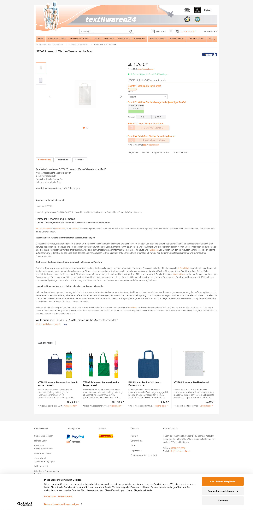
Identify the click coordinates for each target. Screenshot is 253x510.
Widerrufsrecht (41, 466)
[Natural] (132, 89)
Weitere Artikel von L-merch (48, 324)
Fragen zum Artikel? (161, 152)
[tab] (45, 160)
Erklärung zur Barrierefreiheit (144, 455)
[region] (80, 96)
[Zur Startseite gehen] (126, 16)
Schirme (75, 228)
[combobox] (103, 31)
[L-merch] (209, 54)
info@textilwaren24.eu (180, 451)
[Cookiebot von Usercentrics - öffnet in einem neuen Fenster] (25, 504)
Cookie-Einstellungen (43, 436)
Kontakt (134, 436)
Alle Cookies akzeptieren (222, 481)
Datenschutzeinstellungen (221, 491)
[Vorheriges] (49, 96)
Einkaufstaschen (43, 228)
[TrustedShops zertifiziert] (187, 19)
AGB (133, 445)
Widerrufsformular (42, 453)
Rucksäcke (60, 228)
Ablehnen (223, 500)
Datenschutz (136, 441)
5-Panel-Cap (183, 268)
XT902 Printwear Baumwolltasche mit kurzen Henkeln (58, 384)
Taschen (133, 307)
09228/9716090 (178, 448)
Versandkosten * (70, 406)
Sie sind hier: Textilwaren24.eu (49, 44)
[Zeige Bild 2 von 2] (87, 128)
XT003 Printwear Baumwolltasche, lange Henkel (101, 384)
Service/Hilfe (209, 31)
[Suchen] (131, 31)
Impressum (136, 450)
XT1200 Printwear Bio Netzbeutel (191, 382)
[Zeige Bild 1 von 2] (84, 128)
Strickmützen (179, 274)
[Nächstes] (121, 96)
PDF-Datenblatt (181, 152)
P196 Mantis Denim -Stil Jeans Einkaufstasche (144, 384)
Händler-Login (40, 441)
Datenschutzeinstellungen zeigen (61, 504)
